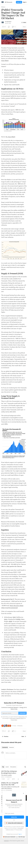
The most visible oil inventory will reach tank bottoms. (10, 787)
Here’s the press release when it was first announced (12, 607)
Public (3, 7)
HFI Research (8, 21)
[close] (23, 793)
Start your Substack (10, 837)
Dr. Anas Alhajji (10, 137)
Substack (6, 840)
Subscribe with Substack (15, 823)
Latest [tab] (7, 767)
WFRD (18, 619)
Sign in (24, 2)
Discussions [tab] (13, 767)
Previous (6, 736)
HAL (5, 619)
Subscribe (19, 2)
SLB (14, 617)
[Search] (25, 766)
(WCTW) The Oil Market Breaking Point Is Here (9, 772)
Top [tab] (3, 767)
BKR (10, 621)
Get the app (22, 837)
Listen (24, 22)
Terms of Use (21, 716)
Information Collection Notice (17, 718)
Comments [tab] (5, 747)
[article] (14, 775)
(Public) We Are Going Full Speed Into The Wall (9, 784)
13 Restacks (19, 725)
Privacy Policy (19, 829)
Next (23, 736)
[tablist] (8, 747)
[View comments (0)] (8, 26)
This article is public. (6, 775)
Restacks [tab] (11, 747)
